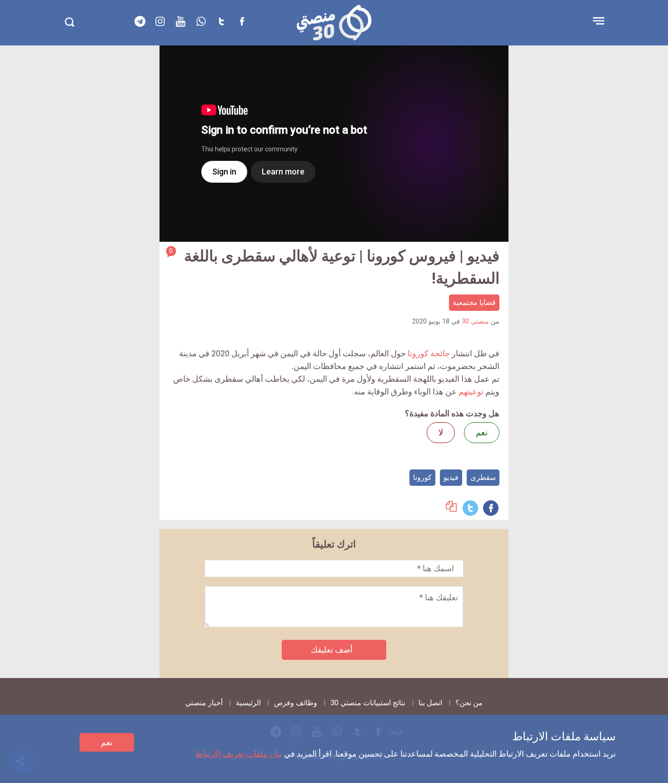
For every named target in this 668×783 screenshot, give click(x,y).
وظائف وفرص (295, 702)
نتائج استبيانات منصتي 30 (367, 702)
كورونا (422, 477)
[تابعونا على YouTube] (180, 21)
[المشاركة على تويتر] (470, 508)
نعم (107, 742)
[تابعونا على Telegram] (140, 21)
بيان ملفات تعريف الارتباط (238, 753)
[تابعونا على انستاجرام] (160, 21)
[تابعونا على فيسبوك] (242, 21)
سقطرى (483, 477)
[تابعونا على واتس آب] (201, 21)
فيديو (451, 477)
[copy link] (451, 509)
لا (441, 432)
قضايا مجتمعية (474, 302)
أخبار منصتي (204, 702)
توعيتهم (471, 391)
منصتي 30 (475, 321)
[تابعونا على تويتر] (221, 21)
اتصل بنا (430, 702)
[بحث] (69, 22)
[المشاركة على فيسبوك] (490, 508)
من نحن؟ (469, 702)
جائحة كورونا (429, 353)
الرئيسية (248, 702)
